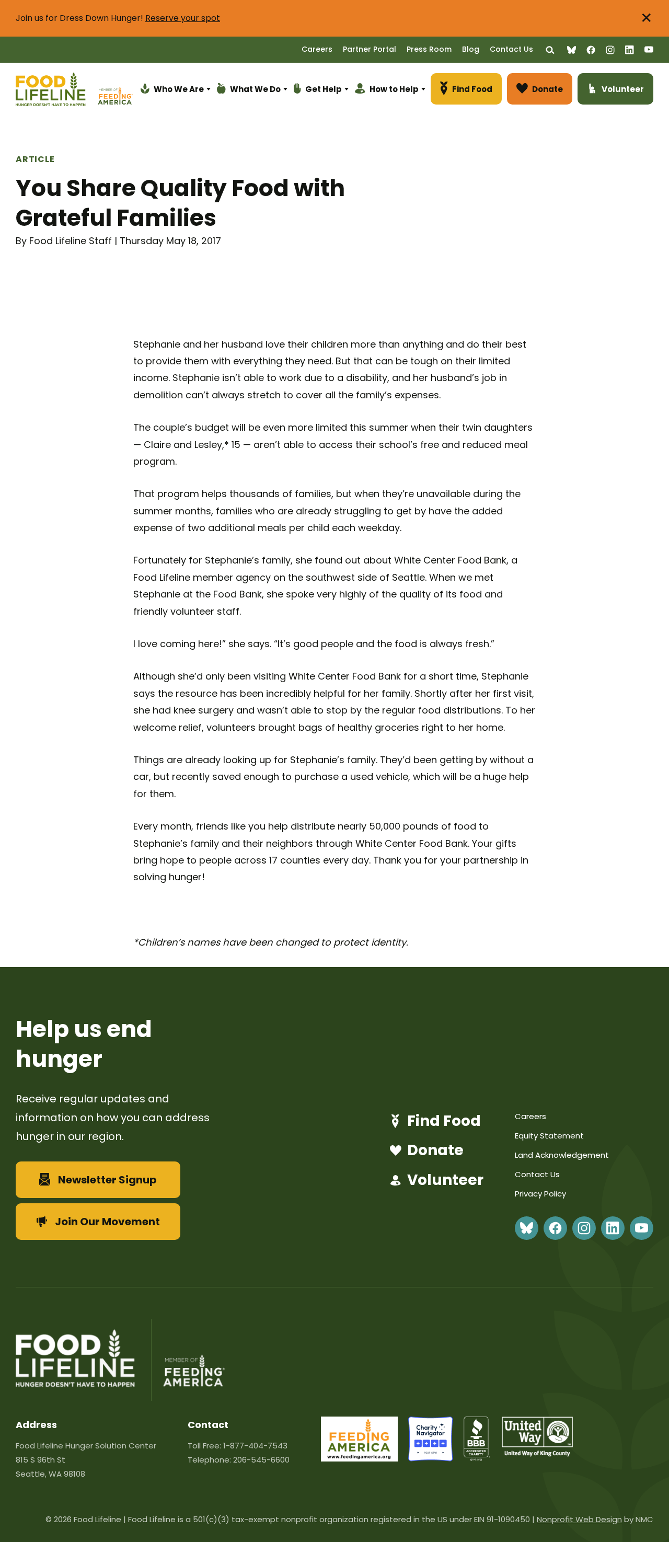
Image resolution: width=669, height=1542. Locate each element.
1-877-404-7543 (255, 1445)
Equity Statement (549, 1135)
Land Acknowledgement (562, 1154)
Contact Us (511, 49)
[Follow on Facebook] (590, 49)
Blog (470, 49)
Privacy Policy (540, 1193)
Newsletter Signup (107, 1179)
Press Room (429, 49)
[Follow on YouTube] (648, 49)
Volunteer (445, 1180)
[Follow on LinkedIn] (629, 49)
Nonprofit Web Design (579, 1519)
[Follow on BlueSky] (571, 50)
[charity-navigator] (430, 1458)
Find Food (444, 1121)
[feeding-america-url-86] (359, 1458)
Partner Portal (369, 49)
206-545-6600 (261, 1459)
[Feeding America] (114, 90)
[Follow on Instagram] (610, 49)
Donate (435, 1150)
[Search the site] (550, 49)
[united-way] (537, 1453)
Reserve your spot (182, 18)
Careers (317, 49)
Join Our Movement (107, 1221)
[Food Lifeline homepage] (55, 90)
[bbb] (477, 1458)
